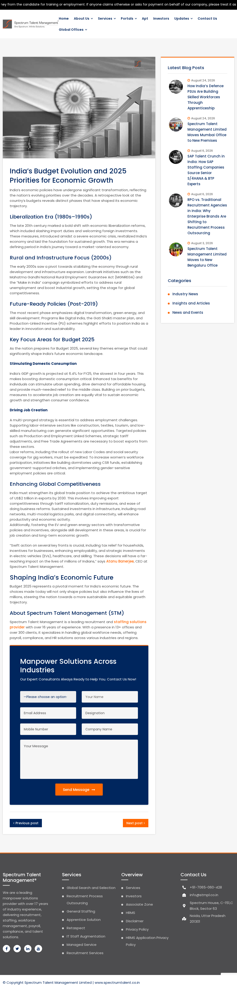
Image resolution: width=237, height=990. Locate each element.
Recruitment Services (85, 952)
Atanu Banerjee (120, 561)
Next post (134, 823)
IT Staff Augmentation (86, 936)
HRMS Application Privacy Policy (147, 941)
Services (105, 18)
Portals (127, 18)
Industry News (185, 294)
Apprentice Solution (84, 919)
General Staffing (81, 911)
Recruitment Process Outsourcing (85, 899)
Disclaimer (134, 921)
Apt (145, 18)
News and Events (187, 312)
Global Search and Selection (91, 887)
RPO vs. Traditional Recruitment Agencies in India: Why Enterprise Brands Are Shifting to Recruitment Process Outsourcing (207, 216)
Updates (181, 18)
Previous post (27, 823)
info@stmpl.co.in (204, 894)
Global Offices (71, 29)
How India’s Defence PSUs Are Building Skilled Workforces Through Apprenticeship (205, 97)
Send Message (76, 789)
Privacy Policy (137, 929)
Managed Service (82, 944)
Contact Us (207, 18)
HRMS (130, 912)
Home (64, 18)
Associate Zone (139, 904)
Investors (161, 18)
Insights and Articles (191, 303)
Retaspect (76, 927)
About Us (81, 18)
